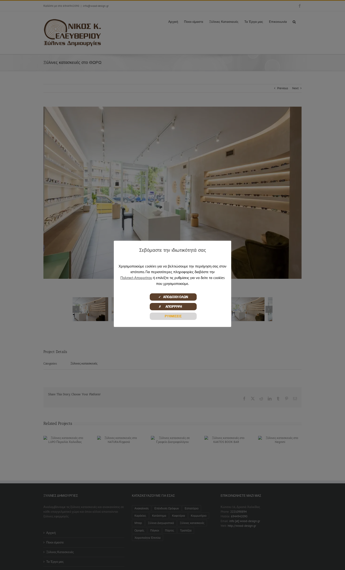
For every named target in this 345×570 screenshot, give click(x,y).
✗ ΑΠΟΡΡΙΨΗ (173, 307)
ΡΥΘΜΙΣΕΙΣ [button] (173, 316)
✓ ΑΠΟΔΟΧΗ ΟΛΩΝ (173, 297)
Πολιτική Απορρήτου (136, 277)
